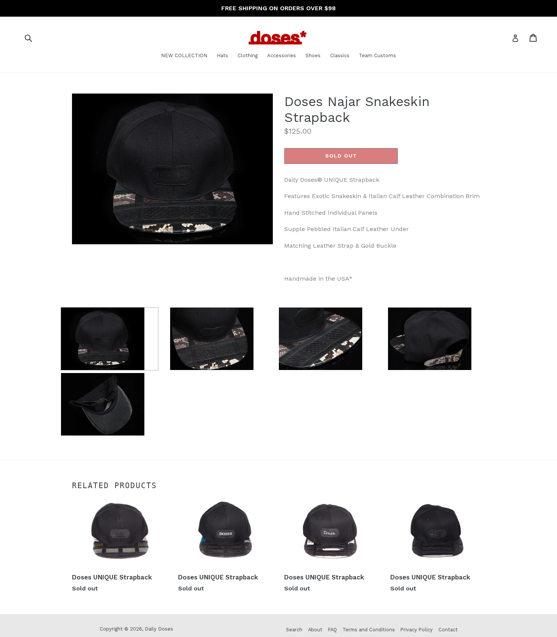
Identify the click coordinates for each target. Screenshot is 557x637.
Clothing (248, 55)
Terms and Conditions (369, 629)
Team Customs (377, 55)
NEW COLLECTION (184, 55)
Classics (339, 55)
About (315, 629)
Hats (222, 55)
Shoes (313, 55)
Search (294, 629)
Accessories (281, 55)
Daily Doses (159, 629)
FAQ (332, 629)
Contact (448, 629)
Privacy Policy (417, 629)
